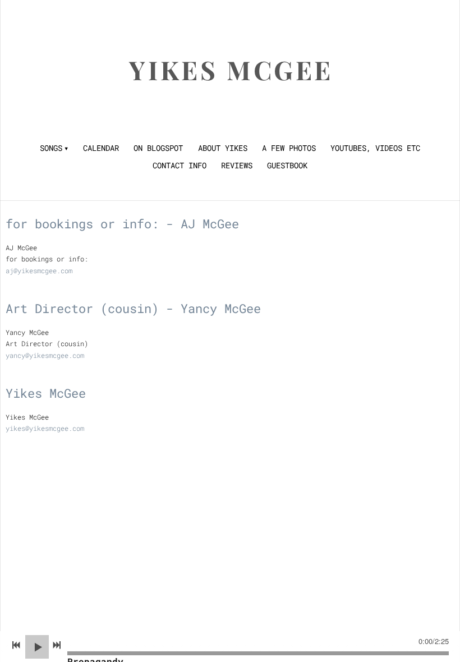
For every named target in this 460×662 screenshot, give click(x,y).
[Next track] (57, 645)
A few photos (289, 148)
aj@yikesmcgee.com (39, 270)
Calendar (101, 148)
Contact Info (179, 165)
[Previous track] (16, 645)
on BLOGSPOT (158, 148)
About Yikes (222, 148)
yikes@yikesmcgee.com (45, 428)
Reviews (236, 165)
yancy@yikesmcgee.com (45, 355)
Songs (51, 148)
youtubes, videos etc (375, 148)
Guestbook (287, 165)
